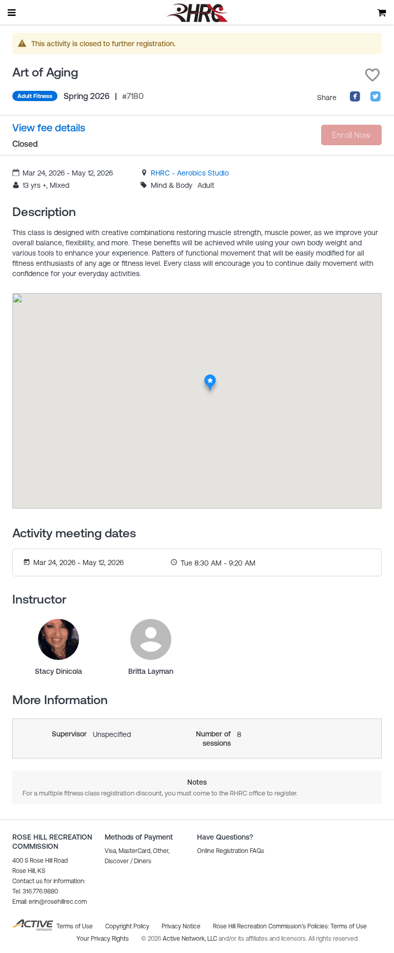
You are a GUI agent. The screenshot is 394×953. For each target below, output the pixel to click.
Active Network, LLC (191, 938)
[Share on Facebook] (355, 99)
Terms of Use (348, 926)
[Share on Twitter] (375, 99)
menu (12, 12)
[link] (190, 173)
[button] (372, 75)
